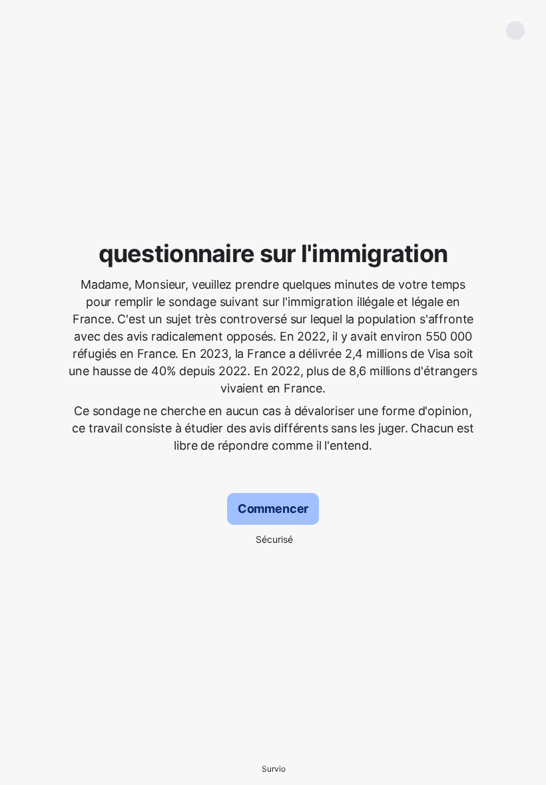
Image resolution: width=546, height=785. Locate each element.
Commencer (273, 509)
